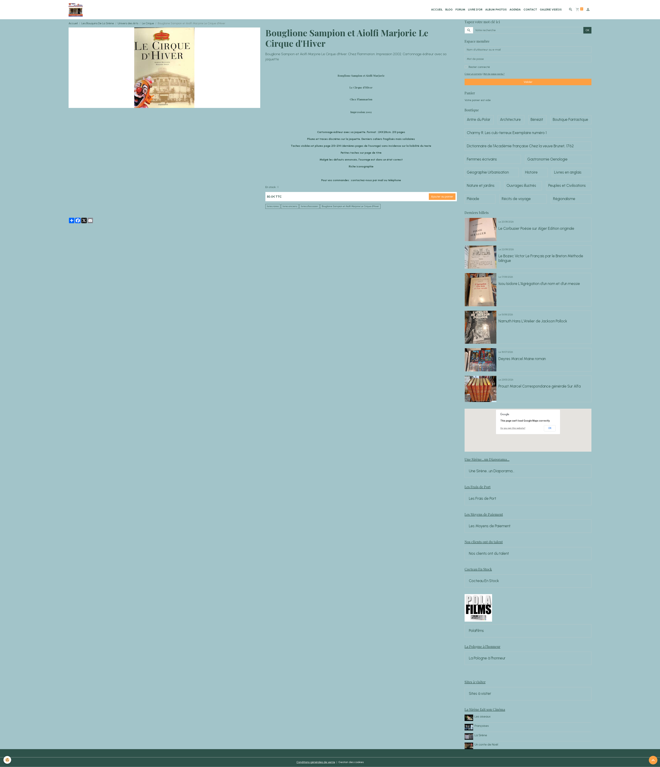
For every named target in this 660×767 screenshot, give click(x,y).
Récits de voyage (516, 199)
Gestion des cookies (351, 762)
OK (587, 30)
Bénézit (537, 119)
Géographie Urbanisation (488, 172)
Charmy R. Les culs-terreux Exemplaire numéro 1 (507, 133)
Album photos (496, 9)
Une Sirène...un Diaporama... (491, 471)
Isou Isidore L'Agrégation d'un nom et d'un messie (539, 284)
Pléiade (473, 199)
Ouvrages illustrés (521, 185)
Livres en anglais (567, 172)
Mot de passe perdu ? (494, 74)
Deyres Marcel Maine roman (522, 359)
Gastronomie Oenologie (547, 159)
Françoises (482, 725)
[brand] (76, 9)
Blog (449, 9)
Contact (530, 9)
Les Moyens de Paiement (489, 526)
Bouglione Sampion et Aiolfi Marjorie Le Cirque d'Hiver (350, 206)
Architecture (510, 119)
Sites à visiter (480, 693)
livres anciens (290, 206)
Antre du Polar (478, 119)
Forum (460, 9)
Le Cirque (148, 23)
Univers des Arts (128, 23)
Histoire (531, 172)
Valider (528, 82)
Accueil (437, 9)
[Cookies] (7, 760)
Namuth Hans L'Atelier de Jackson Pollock (532, 321)
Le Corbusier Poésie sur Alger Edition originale (536, 228)
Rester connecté (479, 67)
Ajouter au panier (442, 196)
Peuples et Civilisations (567, 185)
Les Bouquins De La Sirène (97, 23)
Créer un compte (473, 74)
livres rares (273, 206)
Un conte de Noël (486, 744)
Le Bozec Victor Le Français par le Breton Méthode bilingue (540, 258)
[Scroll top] (653, 760)
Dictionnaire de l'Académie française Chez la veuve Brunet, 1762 (520, 146)
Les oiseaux (483, 716)
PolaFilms (476, 630)
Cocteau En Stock (484, 581)
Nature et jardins (480, 185)
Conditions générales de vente (315, 762)
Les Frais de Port (482, 498)
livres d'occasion (309, 206)
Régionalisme (564, 199)
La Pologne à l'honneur (487, 658)
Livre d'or (475, 9)
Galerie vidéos (551, 9)
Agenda (515, 9)
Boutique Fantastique (570, 119)
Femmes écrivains (482, 159)
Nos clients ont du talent (489, 553)
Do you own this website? (512, 428)
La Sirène (481, 735)
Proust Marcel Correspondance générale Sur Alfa (539, 386)
